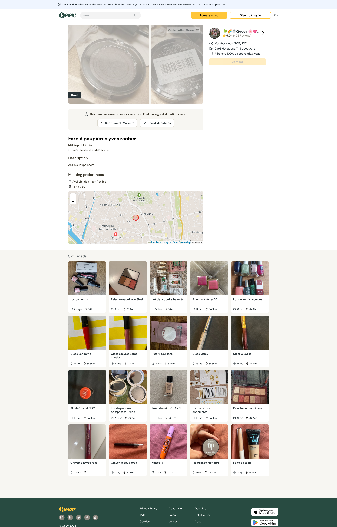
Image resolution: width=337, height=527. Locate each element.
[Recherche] (136, 15)
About (199, 521)
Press (172, 515)
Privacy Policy (148, 508)
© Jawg (164, 242)
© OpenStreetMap (180, 242)
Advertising (176, 508)
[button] (73, 196)
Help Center (202, 515)
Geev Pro (200, 508)
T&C (142, 515)
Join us (173, 521)
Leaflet (155, 242)
